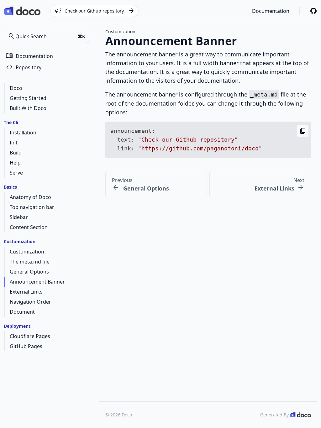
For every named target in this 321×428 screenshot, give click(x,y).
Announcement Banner (37, 281)
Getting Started (28, 98)
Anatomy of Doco (30, 197)
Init (14, 142)
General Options (29, 271)
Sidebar (19, 217)
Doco (16, 88)
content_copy (303, 131)
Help (15, 162)
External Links (26, 291)
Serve (16, 172)
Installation (23, 132)
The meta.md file (30, 261)
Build (16, 152)
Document (22, 311)
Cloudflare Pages (30, 336)
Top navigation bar (32, 207)
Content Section (29, 227)
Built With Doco (28, 108)
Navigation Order (30, 301)
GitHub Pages (26, 346)
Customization (27, 251)
